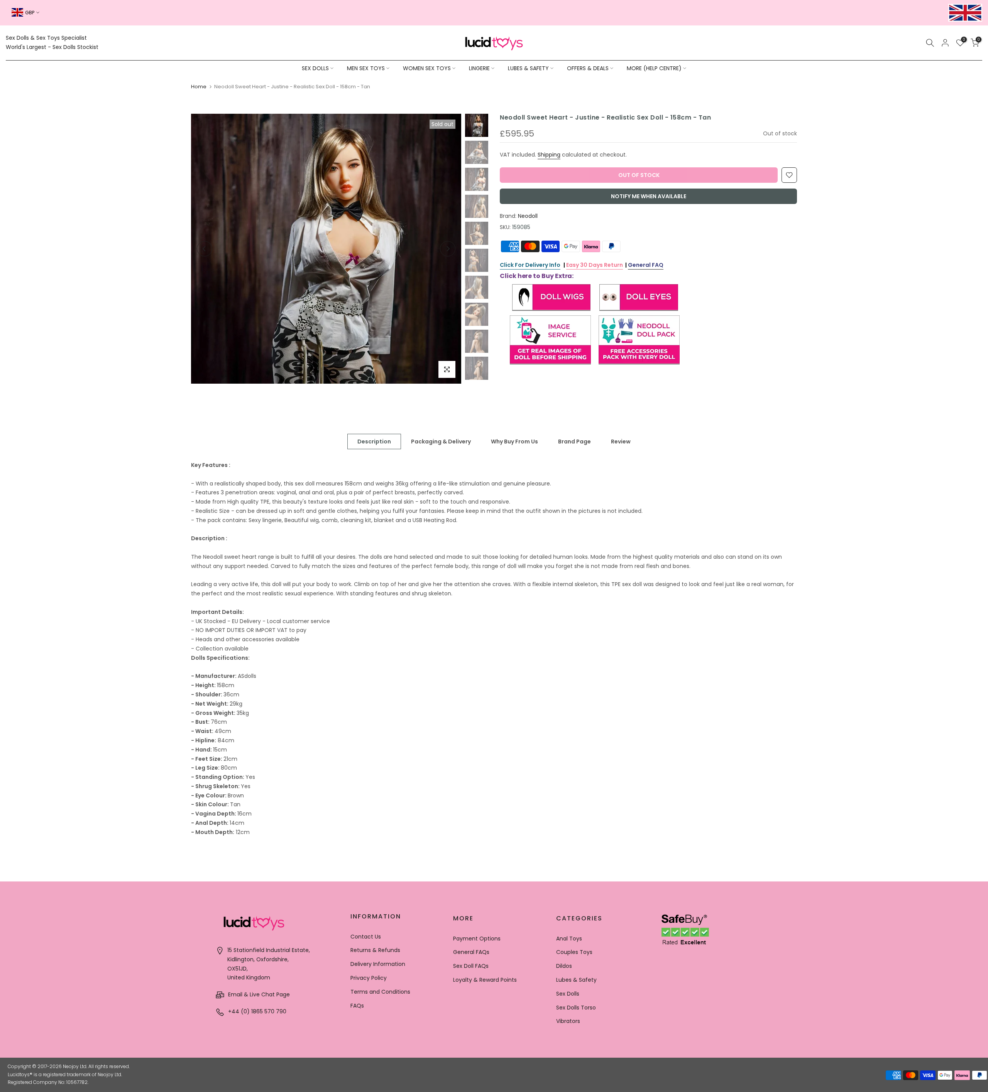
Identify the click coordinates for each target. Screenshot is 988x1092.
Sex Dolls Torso (576, 1007)
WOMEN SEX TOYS (427, 68)
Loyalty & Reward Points (485, 980)
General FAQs (471, 952)
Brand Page (574, 441)
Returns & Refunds (375, 950)
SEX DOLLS (315, 68)
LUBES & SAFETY (528, 68)
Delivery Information (377, 964)
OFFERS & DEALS (588, 68)
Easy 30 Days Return (594, 265)
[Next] (447, 248)
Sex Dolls (567, 994)
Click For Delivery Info (530, 265)
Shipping (549, 154)
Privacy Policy (368, 978)
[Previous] (204, 248)
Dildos (564, 966)
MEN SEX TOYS (366, 68)
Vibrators (568, 1021)
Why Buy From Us (514, 441)
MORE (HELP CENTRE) (654, 68)
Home (198, 86)
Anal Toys (569, 938)
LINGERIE (479, 68)
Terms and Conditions (380, 992)
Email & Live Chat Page (258, 994)
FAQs (357, 1005)
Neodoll (528, 216)
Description (374, 441)
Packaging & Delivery (441, 441)
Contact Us (365, 936)
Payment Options (477, 938)
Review (621, 441)
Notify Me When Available (648, 196)
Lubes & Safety (576, 980)
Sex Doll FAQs (471, 966)
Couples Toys (574, 952)
